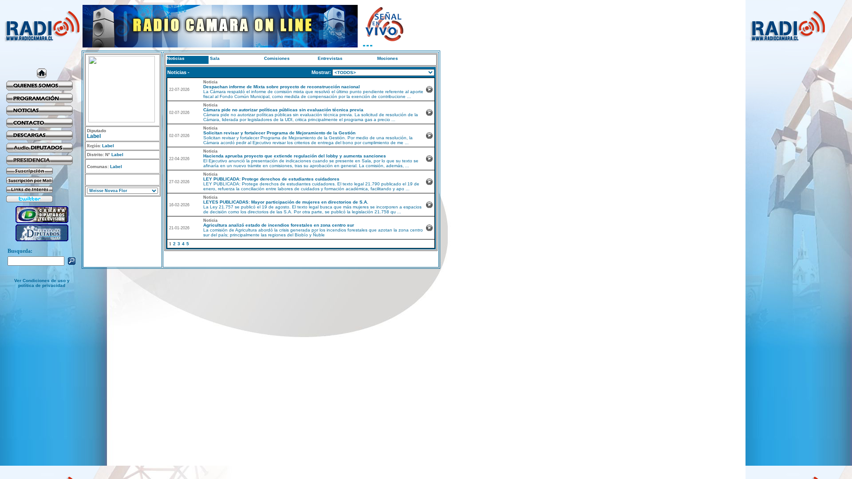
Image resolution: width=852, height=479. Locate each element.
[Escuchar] (429, 91)
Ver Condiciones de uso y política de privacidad (42, 283)
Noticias (176, 58)
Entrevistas (330, 58)
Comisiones (277, 58)
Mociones (387, 58)
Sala (215, 58)
